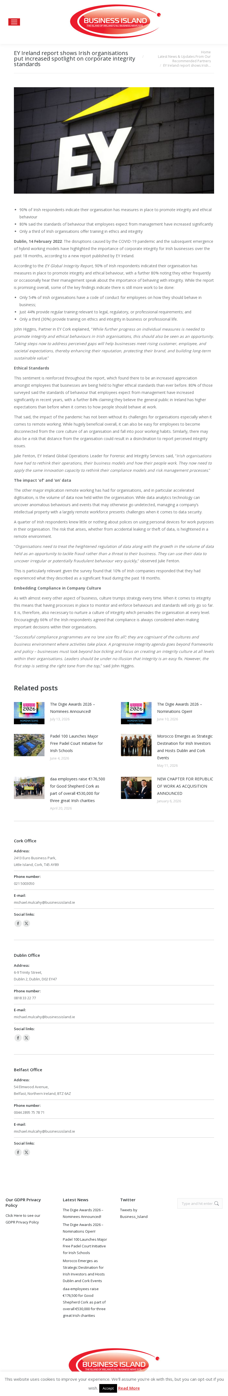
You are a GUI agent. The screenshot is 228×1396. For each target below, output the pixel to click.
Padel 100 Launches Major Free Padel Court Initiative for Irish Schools (76, 743)
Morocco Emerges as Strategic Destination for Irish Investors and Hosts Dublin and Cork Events (185, 746)
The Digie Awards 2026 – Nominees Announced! (72, 707)
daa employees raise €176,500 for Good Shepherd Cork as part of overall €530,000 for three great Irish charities (77, 789)
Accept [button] (108, 1388)
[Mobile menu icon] (14, 22)
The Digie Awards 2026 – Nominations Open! (179, 707)
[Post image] (29, 713)
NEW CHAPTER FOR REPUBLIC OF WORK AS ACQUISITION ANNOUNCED (185, 786)
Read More (129, 1388)
